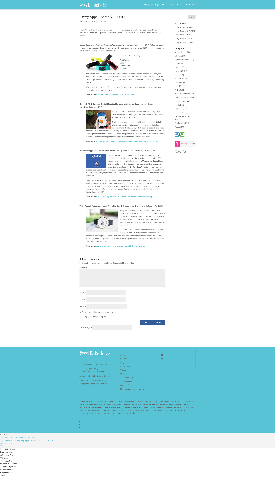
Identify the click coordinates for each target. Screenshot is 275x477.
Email (82, 299)
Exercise (178, 67)
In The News (191, 5)
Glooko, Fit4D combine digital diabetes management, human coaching (126, 141)
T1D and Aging (181, 112)
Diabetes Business (182, 59)
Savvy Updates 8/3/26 (183, 38)
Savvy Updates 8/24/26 (184, 27)
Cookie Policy (86, 427)
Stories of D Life (181, 109)
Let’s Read (125, 385)
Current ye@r (85, 328)
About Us (180, 151)
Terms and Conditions (90, 419)
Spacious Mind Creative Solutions (92, 371)
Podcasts (178, 90)
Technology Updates (183, 116)
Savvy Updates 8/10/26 (184, 35)
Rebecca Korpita (103, 376)
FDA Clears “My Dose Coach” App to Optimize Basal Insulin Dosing (124, 196)
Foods (177, 75)
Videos (170, 5)
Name (82, 292)
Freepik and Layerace (98, 383)
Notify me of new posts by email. (95, 316)
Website (82, 306)
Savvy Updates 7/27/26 (184, 42)
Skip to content (6, 443)
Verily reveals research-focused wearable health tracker (120, 246)
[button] (1, 446)
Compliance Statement (90, 424)
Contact (123, 359)
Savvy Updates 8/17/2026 (185, 31)
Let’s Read (179, 5)
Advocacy (178, 56)
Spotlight (178, 105)
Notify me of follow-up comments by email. (99, 312)
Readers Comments (182, 93)
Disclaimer (85, 421)
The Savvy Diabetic (99, 364)
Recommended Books (183, 97)
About (122, 355)
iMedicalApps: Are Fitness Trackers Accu (113, 94)
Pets (176, 86)
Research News (181, 101)
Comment (84, 267)
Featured (178, 71)
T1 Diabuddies (126, 381)
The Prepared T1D (158, 5)
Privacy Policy (86, 416)
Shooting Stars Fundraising (132, 389)
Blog (122, 362)
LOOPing (145, 5)
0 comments (103, 21)
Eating (177, 63)
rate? (133, 94)
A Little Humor (180, 52)
